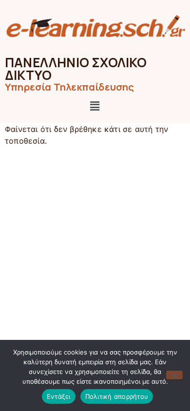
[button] (95, 106)
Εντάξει (59, 396)
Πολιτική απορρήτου (117, 396)
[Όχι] (174, 375)
